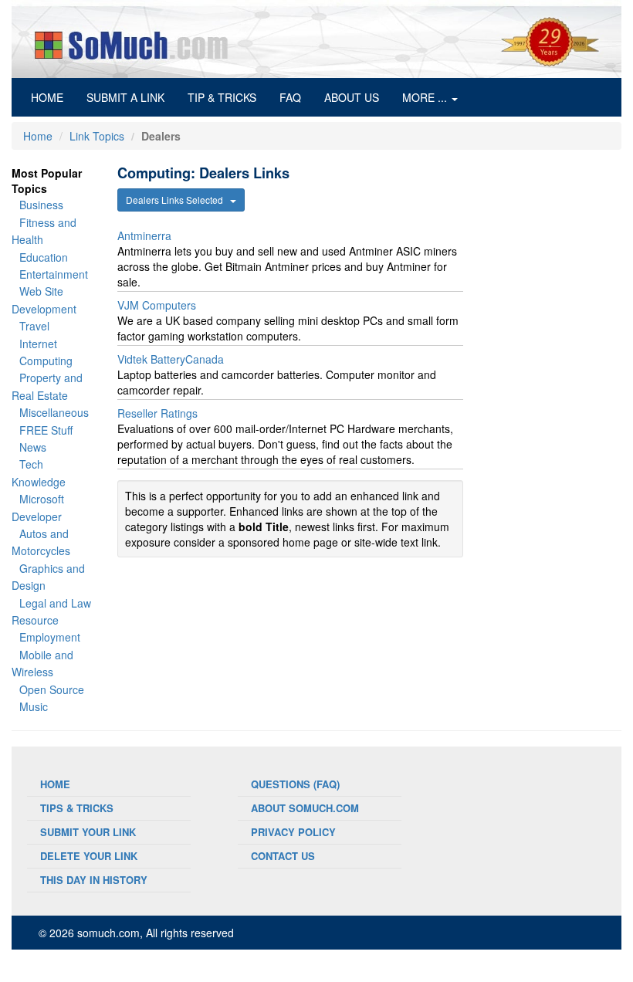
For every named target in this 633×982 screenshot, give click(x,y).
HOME (53, 97)
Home (37, 136)
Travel (34, 326)
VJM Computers (156, 305)
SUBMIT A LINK (125, 97)
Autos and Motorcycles (41, 542)
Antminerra (144, 235)
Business (41, 204)
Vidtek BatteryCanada (170, 359)
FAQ (290, 97)
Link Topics (96, 136)
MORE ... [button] (426, 97)
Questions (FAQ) (295, 784)
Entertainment (53, 274)
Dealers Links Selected (178, 199)
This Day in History (93, 879)
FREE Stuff (46, 430)
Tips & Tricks (76, 808)
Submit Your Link (88, 832)
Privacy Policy (293, 832)
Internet (38, 343)
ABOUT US (351, 97)
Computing (46, 360)
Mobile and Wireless (42, 663)
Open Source (51, 689)
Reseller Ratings (157, 413)
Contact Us (283, 855)
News (32, 447)
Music (33, 706)
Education (43, 257)
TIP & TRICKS (222, 97)
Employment (49, 637)
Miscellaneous (54, 412)
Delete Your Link (88, 855)
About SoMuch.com (305, 808)
